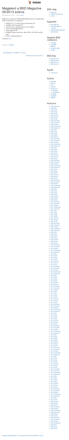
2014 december (55, 347)
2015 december (55, 326)
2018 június (54, 277)
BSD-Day (55, 90)
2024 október (54, 142)
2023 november (55, 162)
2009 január (54, 405)
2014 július (54, 356)
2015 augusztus (55, 333)
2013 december (55, 369)
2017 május (54, 295)
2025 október (54, 124)
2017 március (54, 299)
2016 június (54, 315)
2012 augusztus (55, 396)
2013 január (54, 387)
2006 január (54, 416)
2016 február (54, 322)
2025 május (54, 133)
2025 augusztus (55, 128)
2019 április (54, 259)
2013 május (54, 380)
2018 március (54, 282)
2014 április (54, 362)
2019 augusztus (55, 252)
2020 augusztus (55, 230)
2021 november (55, 203)
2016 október (54, 308)
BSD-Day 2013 (55, 59)
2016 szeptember (56, 309)
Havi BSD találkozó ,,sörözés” (56, 27)
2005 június (54, 426)
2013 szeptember (56, 372)
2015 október (54, 329)
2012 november (55, 390)
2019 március (54, 261)
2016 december (55, 304)
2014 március (54, 363)
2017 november (55, 288)
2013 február (54, 385)
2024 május (54, 151)
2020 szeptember (56, 228)
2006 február (54, 414)
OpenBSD (53, 45)
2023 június (54, 169)
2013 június (54, 378)
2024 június (54, 149)
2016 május (54, 317)
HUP (22, 15)
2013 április (54, 381)
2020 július (54, 232)
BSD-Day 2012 (55, 60)
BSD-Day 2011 (55, 62)
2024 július (54, 148)
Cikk (52, 85)
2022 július (54, 189)
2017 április (54, 297)
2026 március (54, 115)
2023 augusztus (55, 167)
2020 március (54, 239)
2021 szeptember (56, 207)
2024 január (54, 158)
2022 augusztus (55, 187)
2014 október (54, 351)
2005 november (55, 419)
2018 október (54, 270)
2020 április (54, 237)
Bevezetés (54, 12)
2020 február (54, 241)
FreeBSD (11, 45)
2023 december (55, 160)
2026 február (54, 117)
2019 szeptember (56, 250)
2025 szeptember (56, 126)
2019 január (54, 264)
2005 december (55, 417)
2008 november (55, 407)
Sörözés (53, 83)
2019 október (54, 248)
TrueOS (53, 50)
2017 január (54, 302)
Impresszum (54, 73)
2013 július (54, 376)
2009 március (54, 401)
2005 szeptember (56, 423)
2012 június (54, 399)
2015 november (55, 327)
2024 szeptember (56, 144)
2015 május (54, 338)
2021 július (54, 210)
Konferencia (54, 89)
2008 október (54, 408)
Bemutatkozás (55, 24)
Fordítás (53, 87)
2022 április (54, 194)
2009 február (54, 403)
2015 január (54, 345)
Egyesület (53, 81)
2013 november (55, 371)
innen (9, 38)
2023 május (54, 171)
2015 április (54, 340)
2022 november (55, 182)
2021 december (55, 202)
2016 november (55, 306)
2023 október (54, 164)
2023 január (54, 178)
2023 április (54, 173)
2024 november (55, 140)
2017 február (54, 300)
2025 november (55, 122)
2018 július (54, 275)
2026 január (54, 119)
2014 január (54, 367)
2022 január (54, 200)
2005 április (54, 428)
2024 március (54, 155)
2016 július (54, 313)
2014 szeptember (56, 353)
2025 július (54, 130)
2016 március (54, 320)
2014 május (54, 360)
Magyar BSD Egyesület (10, 435)
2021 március (54, 218)
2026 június (54, 110)
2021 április (54, 216)
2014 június (54, 358)
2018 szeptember (56, 272)
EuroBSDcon (56, 92)
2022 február (54, 198)
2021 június (54, 212)
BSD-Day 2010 (55, 64)
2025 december (55, 121)
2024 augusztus (55, 146)
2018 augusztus (55, 273)
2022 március (54, 196)
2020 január (54, 243)
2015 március (54, 342)
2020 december (55, 223)
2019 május (54, 257)
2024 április (54, 153)
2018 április (54, 281)
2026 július (54, 108)
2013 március (54, 383)
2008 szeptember (56, 410)
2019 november (55, 246)
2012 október (54, 392)
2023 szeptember (56, 166)
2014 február (54, 365)
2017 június (54, 293)
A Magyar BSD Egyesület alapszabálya (58, 31)
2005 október (54, 421)
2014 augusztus (55, 354)
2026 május (54, 112)
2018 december (55, 266)
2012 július (54, 398)
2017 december (55, 286)
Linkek (52, 16)
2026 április (54, 113)
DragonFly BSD (55, 48)
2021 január (54, 221)
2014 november (55, 349)
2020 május (54, 236)
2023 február (54, 176)
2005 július (54, 425)
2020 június (54, 234)
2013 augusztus (55, 374)
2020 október (54, 227)
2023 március (54, 175)
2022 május (54, 193)
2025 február (54, 137)
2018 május (54, 279)
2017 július (54, 291)
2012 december (55, 389)
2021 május (54, 214)
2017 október (54, 290)
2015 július (54, 335)
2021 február (54, 219)
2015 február (54, 344)
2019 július (54, 254)
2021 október (54, 205)
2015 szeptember (56, 331)
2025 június (54, 131)
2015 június (54, 336)
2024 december (55, 139)
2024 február (54, 157)
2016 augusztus (55, 311)
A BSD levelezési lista (57, 14)
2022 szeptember (56, 185)
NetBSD (53, 46)
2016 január (54, 324)
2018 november (55, 268)
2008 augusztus (55, 412)
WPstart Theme (38, 435)
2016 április (54, 318)
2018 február (54, 284)
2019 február (54, 263)
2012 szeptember (56, 394)
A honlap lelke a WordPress (25, 435)
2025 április (54, 135)
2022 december (55, 180)
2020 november (55, 225)
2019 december (55, 245)
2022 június (54, 191)
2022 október (54, 184)
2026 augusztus (55, 106)
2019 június (54, 255)
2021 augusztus (55, 209)
